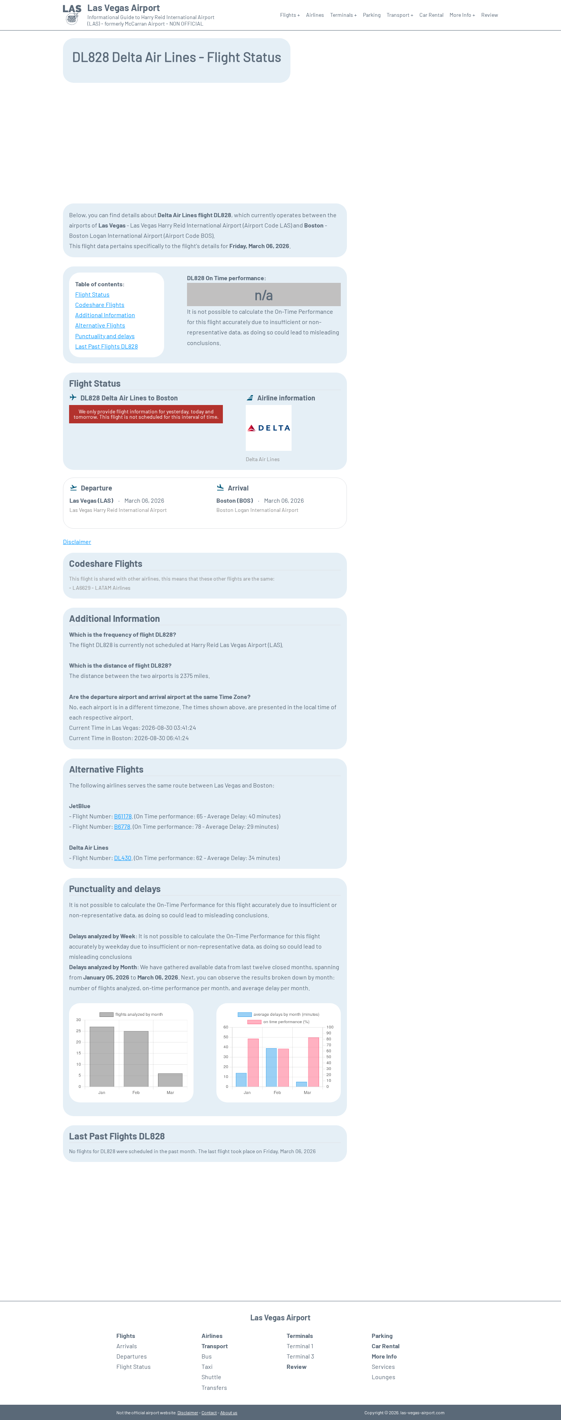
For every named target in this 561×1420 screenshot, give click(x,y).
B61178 (123, 816)
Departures (131, 1356)
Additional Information (105, 314)
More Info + (462, 14)
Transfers (214, 1387)
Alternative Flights (100, 325)
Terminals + (343, 14)
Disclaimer (187, 1412)
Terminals (300, 1335)
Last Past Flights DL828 (106, 346)
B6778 (122, 826)
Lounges (383, 1376)
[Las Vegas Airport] (72, 15)
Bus (207, 1356)
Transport (215, 1345)
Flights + (290, 14)
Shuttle (211, 1376)
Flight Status (92, 294)
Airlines (315, 14)
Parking (371, 14)
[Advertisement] (280, 142)
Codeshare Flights (99, 304)
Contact (209, 1412)
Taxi (207, 1366)
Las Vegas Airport (123, 7)
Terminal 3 (300, 1356)
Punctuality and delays (105, 335)
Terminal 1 (300, 1345)
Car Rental (431, 14)
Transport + (400, 14)
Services (383, 1366)
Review (489, 14)
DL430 (122, 857)
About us (228, 1412)
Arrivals (126, 1345)
